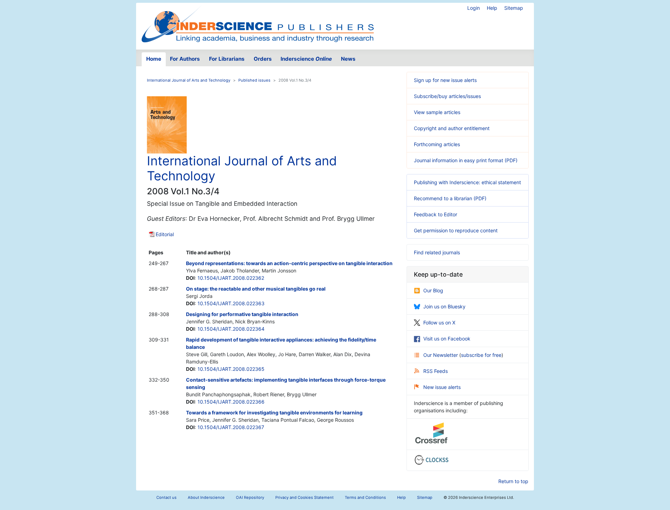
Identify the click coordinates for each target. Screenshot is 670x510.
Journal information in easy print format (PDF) (466, 160)
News (348, 58)
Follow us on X (439, 322)
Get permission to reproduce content (456, 230)
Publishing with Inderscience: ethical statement (467, 182)
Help (492, 8)
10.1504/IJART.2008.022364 (231, 329)
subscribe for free (481, 355)
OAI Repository (250, 497)
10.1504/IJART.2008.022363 (231, 303)
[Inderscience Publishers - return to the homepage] (257, 23)
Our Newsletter (441, 355)
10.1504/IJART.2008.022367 (231, 427)
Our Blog (433, 290)
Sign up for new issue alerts (445, 80)
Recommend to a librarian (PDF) (450, 198)
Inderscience (306, 58)
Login (473, 8)
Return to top (513, 481)
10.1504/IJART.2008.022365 (231, 369)
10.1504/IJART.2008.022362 (231, 278)
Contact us (166, 497)
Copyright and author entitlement (452, 128)
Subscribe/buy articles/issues (447, 96)
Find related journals (437, 252)
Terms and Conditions (365, 497)
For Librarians (227, 58)
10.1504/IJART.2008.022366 (231, 402)
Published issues (254, 80)
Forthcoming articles (437, 144)
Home (153, 58)
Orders (263, 58)
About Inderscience (206, 497)
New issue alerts (442, 387)
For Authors (185, 58)
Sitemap (513, 8)
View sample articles (437, 112)
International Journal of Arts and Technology (188, 80)
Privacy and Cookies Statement (304, 497)
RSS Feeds (435, 371)
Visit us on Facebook (446, 339)
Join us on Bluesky (444, 306)
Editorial (165, 234)
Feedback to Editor (435, 214)
